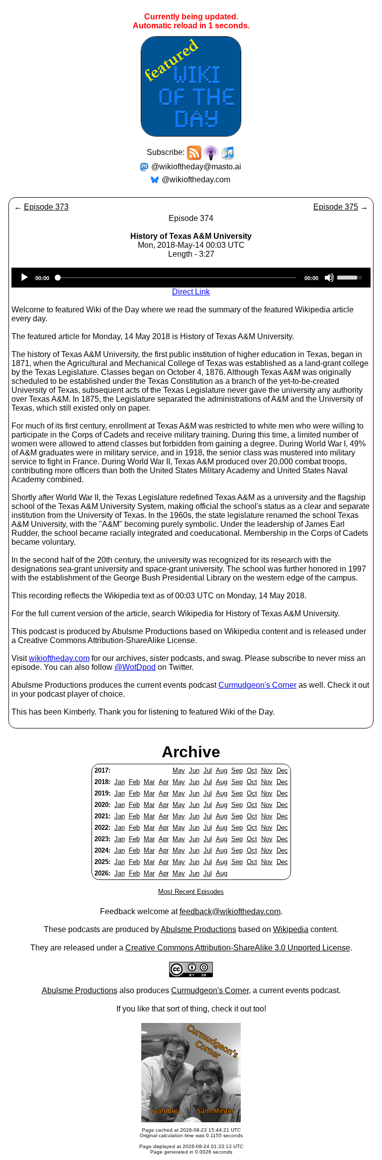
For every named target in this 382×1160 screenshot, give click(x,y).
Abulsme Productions (198, 929)
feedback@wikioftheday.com (230, 911)
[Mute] (329, 278)
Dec (282, 770)
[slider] (351, 277)
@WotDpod (135, 667)
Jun (194, 770)
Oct (252, 770)
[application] (191, 278)
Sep (237, 770)
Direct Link (191, 292)
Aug (221, 770)
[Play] (24, 278)
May (179, 770)
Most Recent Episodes (191, 891)
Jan (119, 782)
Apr (164, 782)
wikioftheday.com (59, 658)
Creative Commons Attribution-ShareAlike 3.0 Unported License (237, 947)
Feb (134, 782)
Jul (207, 770)
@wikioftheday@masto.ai (196, 166)
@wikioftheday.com (196, 179)
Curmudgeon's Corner (257, 685)
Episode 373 (46, 207)
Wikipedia (290, 929)
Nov (267, 770)
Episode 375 (335, 207)
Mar (149, 782)
